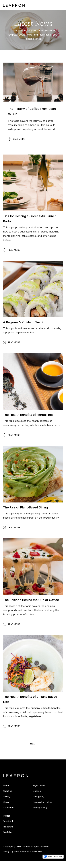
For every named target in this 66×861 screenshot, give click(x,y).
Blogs (6, 802)
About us (7, 791)
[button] (61, 5)
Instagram (8, 826)
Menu (6, 785)
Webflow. (38, 851)
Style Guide (39, 785)
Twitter (6, 815)
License (37, 791)
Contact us (8, 807)
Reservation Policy (42, 802)
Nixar (16, 851)
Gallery (6, 796)
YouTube (7, 832)
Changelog (38, 796)
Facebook (8, 821)
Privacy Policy (40, 807)
